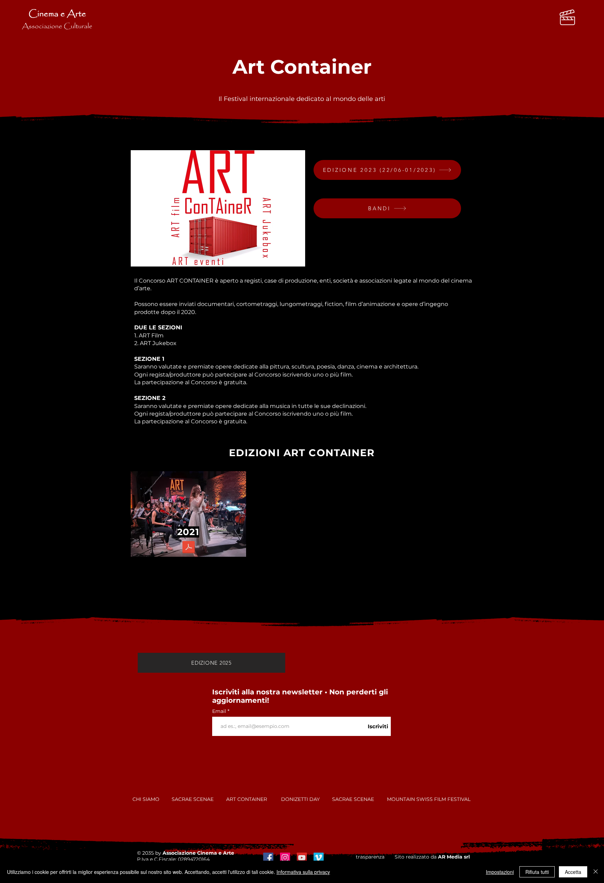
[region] (188, 514)
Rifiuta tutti (537, 871)
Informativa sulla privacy (303, 871)
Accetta (573, 871)
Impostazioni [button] (500, 871)
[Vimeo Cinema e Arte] (319, 858)
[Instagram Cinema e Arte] (285, 858)
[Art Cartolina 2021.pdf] (188, 548)
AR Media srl (454, 857)
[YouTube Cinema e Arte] (302, 858)
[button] (567, 17)
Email (220, 711)
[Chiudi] (595, 871)
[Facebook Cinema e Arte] (268, 858)
